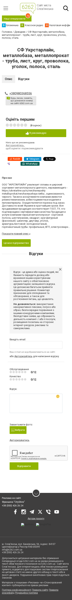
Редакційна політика (26, 592)
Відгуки (23, 79)
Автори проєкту (36, 518)
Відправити (24, 466)
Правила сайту (40, 590)
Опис (8, 79)
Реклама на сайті (11, 498)
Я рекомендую (37, 132)
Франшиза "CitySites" (13, 502)
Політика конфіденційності (16, 590)
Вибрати (19, 429)
